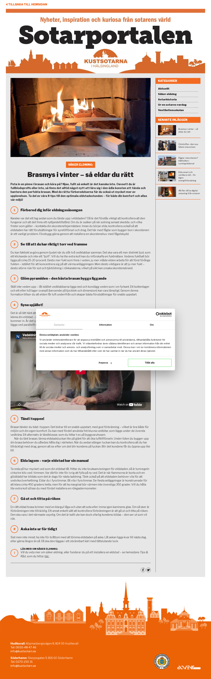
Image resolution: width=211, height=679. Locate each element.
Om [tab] (152, 324)
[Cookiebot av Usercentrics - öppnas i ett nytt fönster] (158, 314)
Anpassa (103, 362)
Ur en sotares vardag (172, 104)
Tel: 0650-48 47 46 (23, 647)
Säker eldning (167, 94)
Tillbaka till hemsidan (27, 4)
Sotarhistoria (167, 99)
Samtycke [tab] (59, 324)
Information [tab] (105, 324)
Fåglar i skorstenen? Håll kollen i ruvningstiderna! (188, 161)
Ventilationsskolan (171, 110)
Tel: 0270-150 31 (22, 661)
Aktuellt (163, 88)
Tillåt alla (149, 362)
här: (46, 556)
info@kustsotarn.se (23, 651)
